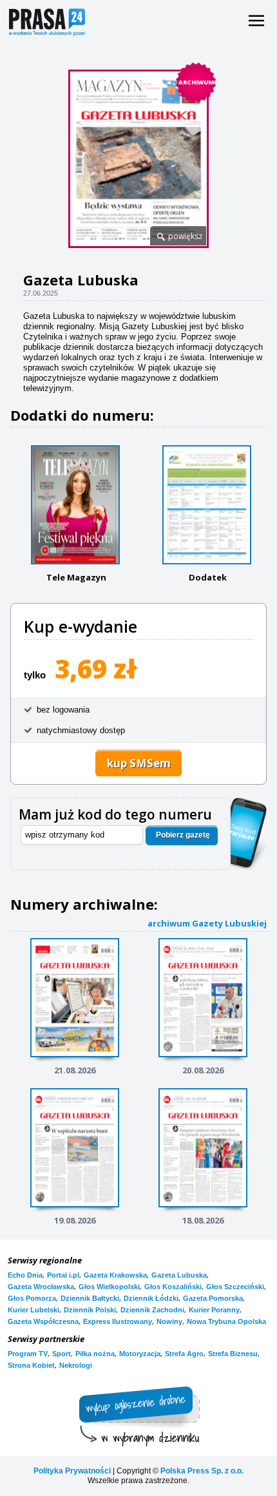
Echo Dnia (25, 1275)
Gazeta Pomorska (213, 1298)
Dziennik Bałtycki (90, 1298)
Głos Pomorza (32, 1298)
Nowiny (169, 1321)
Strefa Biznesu (233, 1353)
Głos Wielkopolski (109, 1286)
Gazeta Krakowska (115, 1275)
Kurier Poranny (214, 1310)
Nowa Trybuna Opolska (226, 1321)
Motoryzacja (139, 1353)
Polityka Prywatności (72, 1470)
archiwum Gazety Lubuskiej (207, 922)
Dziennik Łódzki (151, 1298)
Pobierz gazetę (183, 834)
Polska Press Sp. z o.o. (202, 1470)
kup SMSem (139, 763)
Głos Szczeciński (235, 1286)
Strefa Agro (184, 1353)
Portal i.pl (63, 1275)
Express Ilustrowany (117, 1321)
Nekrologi (75, 1365)
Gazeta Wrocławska (41, 1286)
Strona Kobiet (31, 1365)
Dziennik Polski (90, 1310)
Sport (61, 1353)
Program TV (28, 1353)
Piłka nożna (95, 1353)
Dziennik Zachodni (152, 1310)
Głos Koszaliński (173, 1286)
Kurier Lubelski (33, 1310)
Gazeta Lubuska (179, 1275)
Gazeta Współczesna (43, 1321)
